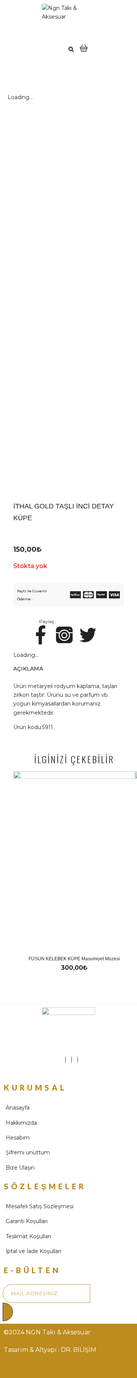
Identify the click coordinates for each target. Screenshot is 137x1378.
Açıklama (28, 668)
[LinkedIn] (77, 1060)
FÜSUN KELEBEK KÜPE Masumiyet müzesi (74, 958)
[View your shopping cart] (84, 52)
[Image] (40, 634)
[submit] (8, 1312)
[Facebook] (71, 1060)
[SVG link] (75, 596)
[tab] (68, 667)
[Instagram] (65, 1060)
